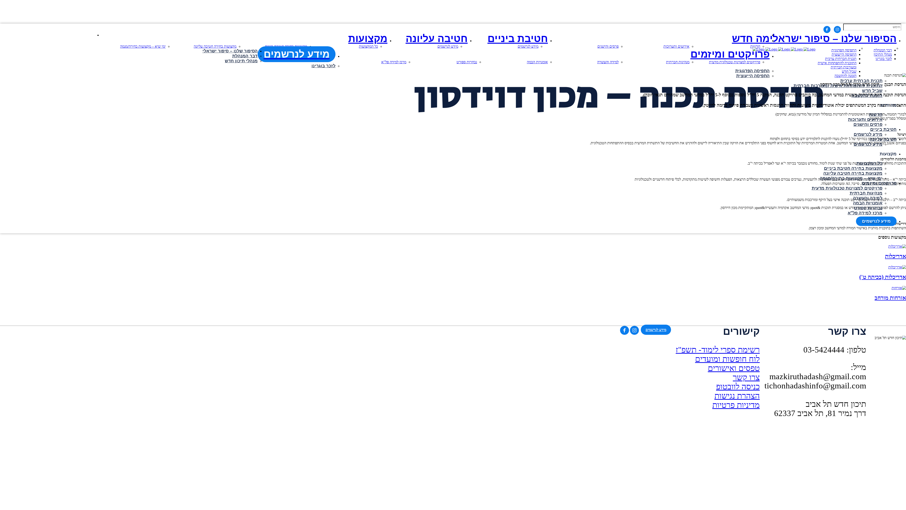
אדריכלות (895, 256)
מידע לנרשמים (656, 330)
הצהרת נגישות (737, 395)
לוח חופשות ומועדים (727, 358)
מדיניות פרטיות (736, 404)
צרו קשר (746, 377)
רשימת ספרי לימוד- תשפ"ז (718, 349)
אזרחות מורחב (890, 298)
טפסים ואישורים (734, 368)
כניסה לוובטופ (738, 386)
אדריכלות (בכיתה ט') (882, 277)
